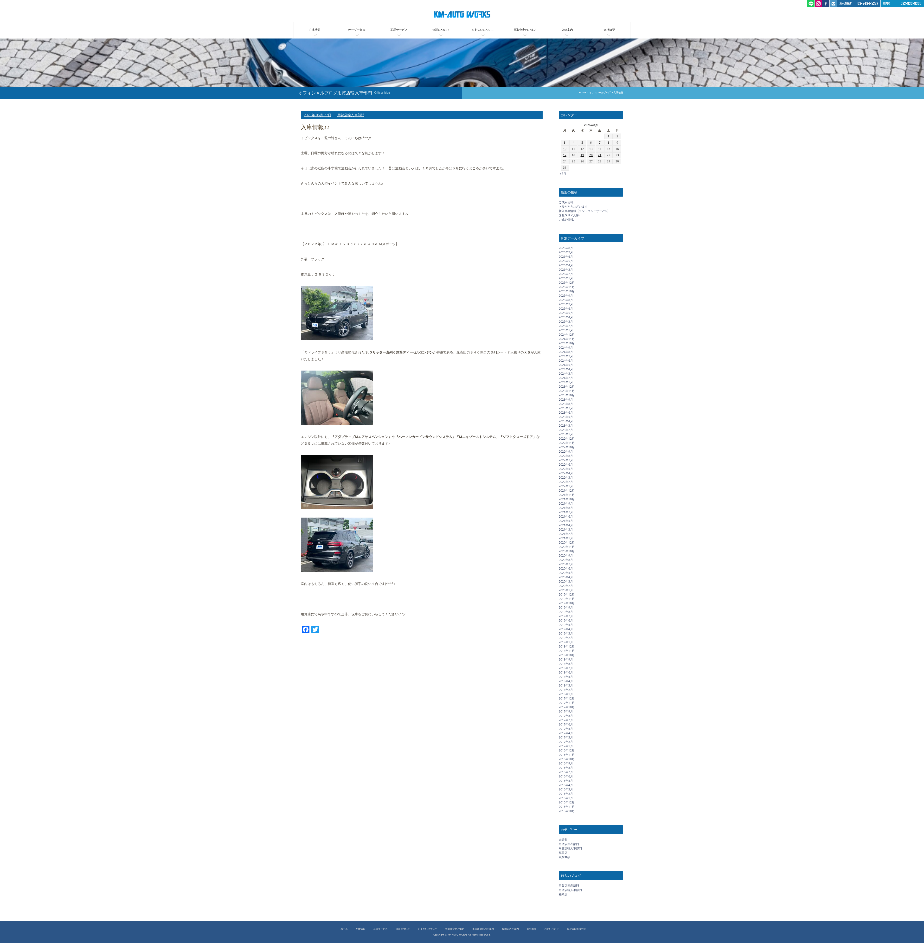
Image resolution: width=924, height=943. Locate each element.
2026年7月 (566, 252)
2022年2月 (566, 482)
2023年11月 (567, 391)
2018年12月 (567, 646)
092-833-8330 (911, 3)
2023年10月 (567, 395)
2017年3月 (566, 737)
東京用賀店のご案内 (483, 928)
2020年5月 (566, 573)
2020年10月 (567, 551)
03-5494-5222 (867, 3)
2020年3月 (566, 581)
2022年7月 (566, 460)
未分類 (563, 840)
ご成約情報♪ (567, 202)
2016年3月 (566, 789)
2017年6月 (566, 724)
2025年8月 (566, 300)
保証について (441, 30)
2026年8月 (566, 248)
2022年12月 (567, 438)
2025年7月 (566, 304)
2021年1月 (566, 538)
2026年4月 (566, 265)
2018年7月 (566, 668)
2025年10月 (567, 291)
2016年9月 (566, 763)
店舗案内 (567, 30)
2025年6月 (566, 309)
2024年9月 (566, 348)
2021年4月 (566, 525)
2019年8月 (566, 612)
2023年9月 (566, 400)
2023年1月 (566, 434)
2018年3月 (566, 685)
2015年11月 (567, 807)
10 (564, 149)
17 (564, 155)
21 (599, 155)
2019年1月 (566, 642)
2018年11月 (567, 651)
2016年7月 (566, 772)
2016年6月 (566, 776)
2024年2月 (566, 378)
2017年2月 (566, 742)
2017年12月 (567, 698)
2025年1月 (566, 330)
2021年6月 (566, 516)
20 (591, 155)
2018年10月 (567, 655)
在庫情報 (315, 30)
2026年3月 (566, 270)
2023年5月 (566, 417)
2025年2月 (566, 326)
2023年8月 (566, 404)
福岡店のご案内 (510, 928)
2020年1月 (566, 590)
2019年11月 (567, 599)
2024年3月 (566, 374)
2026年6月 (566, 257)
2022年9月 (566, 451)
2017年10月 (567, 707)
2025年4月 (566, 317)
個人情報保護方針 (576, 928)
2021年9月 (566, 503)
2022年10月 (567, 447)
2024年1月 (566, 382)
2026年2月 (566, 274)
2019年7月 (566, 616)
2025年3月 (566, 322)
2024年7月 (566, 356)
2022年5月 (566, 469)
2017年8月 (566, 716)
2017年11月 (567, 703)
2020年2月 (566, 586)
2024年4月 (566, 369)
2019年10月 (567, 603)
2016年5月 (566, 781)
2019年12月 (567, 594)
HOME (582, 92)
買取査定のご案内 (525, 30)
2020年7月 (566, 564)
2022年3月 (566, 477)
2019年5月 (566, 625)
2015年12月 (567, 802)
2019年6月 (566, 620)
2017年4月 (566, 733)
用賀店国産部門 (569, 844)
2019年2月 (566, 638)
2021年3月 (566, 529)
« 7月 (562, 174)
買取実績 (564, 857)
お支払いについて (482, 30)
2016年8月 (566, 768)
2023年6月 (566, 413)
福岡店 (563, 853)
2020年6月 (566, 568)
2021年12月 (567, 490)
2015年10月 (567, 811)
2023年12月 (567, 387)
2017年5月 (566, 729)
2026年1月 (566, 278)
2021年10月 (567, 499)
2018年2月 (566, 690)
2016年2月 (566, 794)
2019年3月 (566, 633)
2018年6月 (566, 672)
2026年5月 (566, 261)
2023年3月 (566, 425)
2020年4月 (566, 577)
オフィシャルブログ (600, 92)
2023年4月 (566, 421)
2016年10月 (567, 759)
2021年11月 (567, 495)
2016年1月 (566, 798)
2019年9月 (566, 607)
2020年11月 (567, 547)
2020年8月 (566, 560)
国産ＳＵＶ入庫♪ (569, 215)
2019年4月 (566, 629)
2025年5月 (566, 313)
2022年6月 (566, 464)
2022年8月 (566, 456)
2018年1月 (566, 694)
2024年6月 (566, 361)
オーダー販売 (357, 30)
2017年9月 (566, 711)
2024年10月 (567, 343)
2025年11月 (567, 287)
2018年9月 (566, 659)
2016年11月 (567, 755)
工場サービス (399, 30)
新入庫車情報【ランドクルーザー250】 (584, 211)
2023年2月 (566, 430)
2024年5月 (566, 365)
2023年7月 (566, 408)
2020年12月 (567, 542)
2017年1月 (566, 746)
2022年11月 (567, 443)
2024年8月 (566, 352)
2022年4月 (566, 473)
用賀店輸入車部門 (350, 115)
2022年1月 (566, 486)
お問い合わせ (551, 928)
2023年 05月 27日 (317, 115)
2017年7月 (566, 720)
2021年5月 (566, 521)
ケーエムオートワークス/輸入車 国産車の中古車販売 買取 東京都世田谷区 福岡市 (462, 14)
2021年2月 (566, 534)
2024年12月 (567, 335)
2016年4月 (566, 785)
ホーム (344, 928)
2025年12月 (567, 283)
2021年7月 (566, 512)
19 (582, 155)
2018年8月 (566, 664)
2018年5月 (566, 677)
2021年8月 (566, 508)
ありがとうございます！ (574, 207)
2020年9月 (566, 555)
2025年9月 (566, 296)
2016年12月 (567, 750)
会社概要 (609, 30)
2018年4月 (566, 681)
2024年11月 (567, 339)
